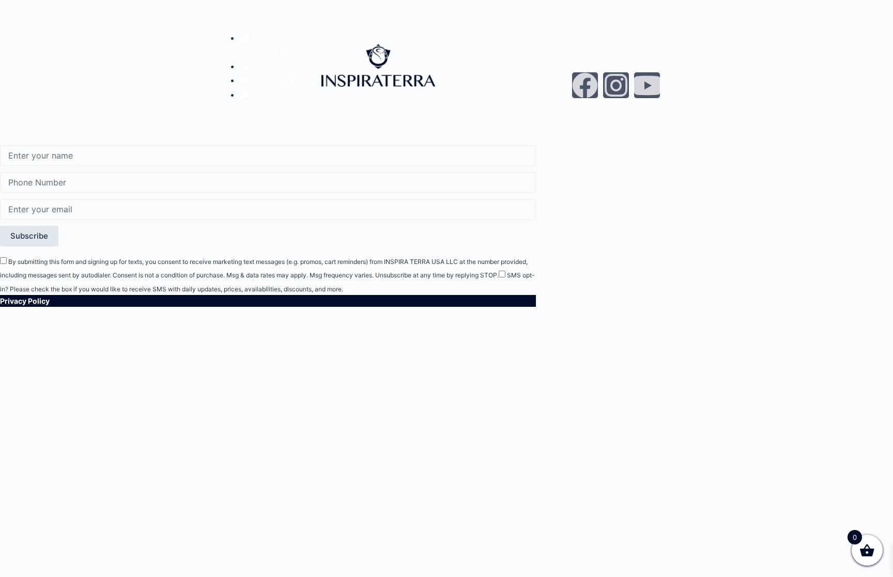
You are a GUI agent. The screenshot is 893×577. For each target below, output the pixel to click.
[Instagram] (616, 85)
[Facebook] (585, 85)
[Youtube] (647, 85)
